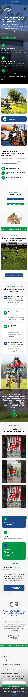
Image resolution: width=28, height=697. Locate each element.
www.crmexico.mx (14, 630)
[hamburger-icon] (25, 9)
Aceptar (14, 694)
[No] (26, 692)
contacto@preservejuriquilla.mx (13, 538)
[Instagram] (6, 660)
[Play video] (14, 414)
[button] (3, 256)
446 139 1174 (8, 525)
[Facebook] (2, 660)
